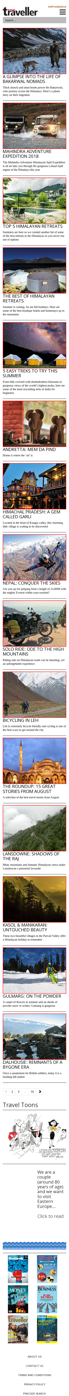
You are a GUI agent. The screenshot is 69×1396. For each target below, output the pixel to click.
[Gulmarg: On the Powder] (34, 970)
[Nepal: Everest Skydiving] (34, 557)
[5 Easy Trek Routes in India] (34, 345)
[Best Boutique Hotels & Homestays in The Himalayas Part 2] (34, 201)
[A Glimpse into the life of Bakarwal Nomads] (34, 51)
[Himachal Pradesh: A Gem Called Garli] (34, 486)
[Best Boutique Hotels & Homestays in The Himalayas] (34, 270)
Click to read (50, 1216)
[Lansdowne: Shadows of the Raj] (34, 828)
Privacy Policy (34, 1384)
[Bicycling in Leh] (34, 695)
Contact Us (34, 1366)
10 (32, 1092)
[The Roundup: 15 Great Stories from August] (34, 761)
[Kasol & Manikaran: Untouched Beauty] (34, 899)
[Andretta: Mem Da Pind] (34, 424)
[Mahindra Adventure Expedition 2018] (34, 126)
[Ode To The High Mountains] (34, 623)
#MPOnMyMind (57, 6)
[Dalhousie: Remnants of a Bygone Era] (34, 1037)
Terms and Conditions (34, 1375)
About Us (35, 1356)
